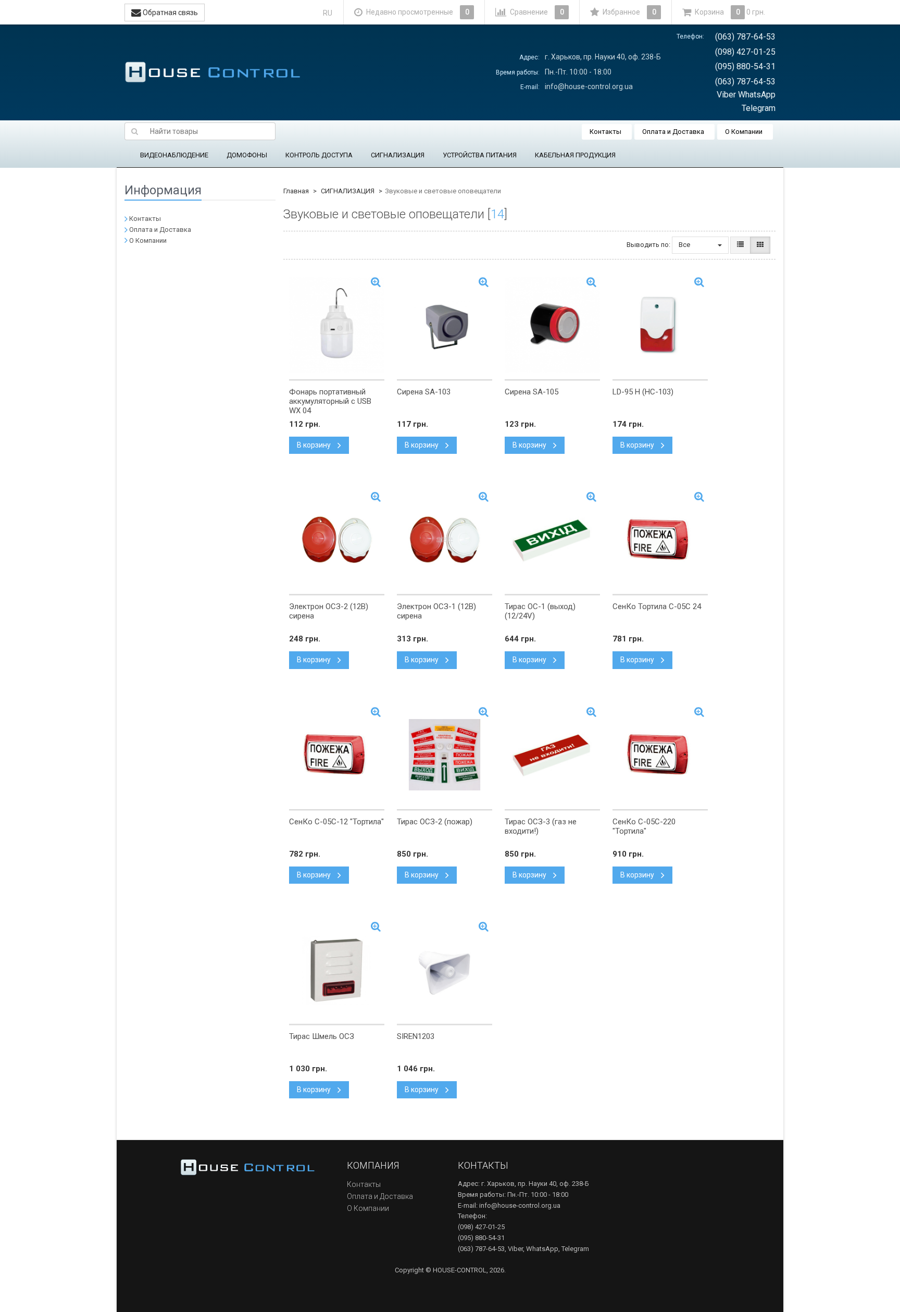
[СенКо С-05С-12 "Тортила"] (336, 754)
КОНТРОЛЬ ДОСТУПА (319, 155)
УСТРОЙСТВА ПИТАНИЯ (480, 155)
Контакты (605, 131)
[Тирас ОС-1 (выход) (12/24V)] (552, 539)
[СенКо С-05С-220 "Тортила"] (660, 754)
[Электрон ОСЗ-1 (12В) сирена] (444, 539)
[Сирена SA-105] (552, 325)
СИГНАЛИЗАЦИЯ (397, 155)
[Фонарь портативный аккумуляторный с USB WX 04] (336, 325)
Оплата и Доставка (673, 131)
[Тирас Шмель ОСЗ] (336, 969)
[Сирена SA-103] (444, 325)
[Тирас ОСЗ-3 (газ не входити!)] (552, 754)
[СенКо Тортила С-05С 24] (660, 539)
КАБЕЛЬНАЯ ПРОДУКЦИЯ (575, 155)
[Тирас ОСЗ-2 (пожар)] (444, 754)
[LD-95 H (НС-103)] (660, 325)
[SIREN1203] (444, 969)
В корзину (314, 445)
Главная (296, 191)
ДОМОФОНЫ (247, 155)
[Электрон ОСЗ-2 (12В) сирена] (336, 539)
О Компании (743, 131)
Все (685, 245)
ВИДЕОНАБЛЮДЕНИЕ (174, 155)
